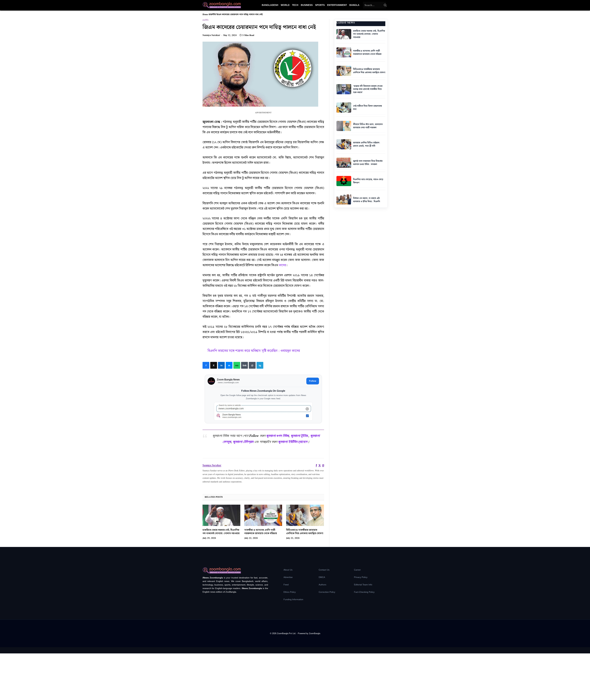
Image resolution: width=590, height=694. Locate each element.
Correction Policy (327, 592)
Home (205, 14)
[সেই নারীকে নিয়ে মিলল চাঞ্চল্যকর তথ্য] (343, 107)
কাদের (282, 265)
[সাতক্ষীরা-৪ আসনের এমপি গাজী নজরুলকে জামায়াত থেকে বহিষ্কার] (263, 515)
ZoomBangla (314, 633)
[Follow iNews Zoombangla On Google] (263, 411)
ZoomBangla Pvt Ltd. (287, 633)
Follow (312, 381)
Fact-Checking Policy (364, 592)
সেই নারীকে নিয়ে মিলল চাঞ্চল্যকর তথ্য (367, 107)
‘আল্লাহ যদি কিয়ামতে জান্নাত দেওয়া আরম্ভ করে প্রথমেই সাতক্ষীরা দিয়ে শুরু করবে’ (368, 89)
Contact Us (324, 570)
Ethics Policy (290, 592)
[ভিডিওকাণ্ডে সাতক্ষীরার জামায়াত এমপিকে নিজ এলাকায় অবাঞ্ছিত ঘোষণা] (305, 515)
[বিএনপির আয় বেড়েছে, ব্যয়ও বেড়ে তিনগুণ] (343, 181)
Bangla (354, 5)
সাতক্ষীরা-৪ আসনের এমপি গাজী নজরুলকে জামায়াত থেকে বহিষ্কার (260, 531)
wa (236, 365)
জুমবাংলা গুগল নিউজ (277, 435)
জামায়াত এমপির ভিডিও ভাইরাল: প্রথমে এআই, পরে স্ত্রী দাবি (366, 144)
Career (357, 570)
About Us (288, 570)
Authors (322, 584)
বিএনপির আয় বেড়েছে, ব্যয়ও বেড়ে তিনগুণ (368, 181)
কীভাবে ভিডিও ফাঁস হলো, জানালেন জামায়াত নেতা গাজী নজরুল (368, 126)
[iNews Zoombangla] (222, 5)
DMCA (322, 577)
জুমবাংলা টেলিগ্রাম (243, 441)
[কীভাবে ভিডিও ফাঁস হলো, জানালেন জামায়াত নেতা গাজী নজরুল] (343, 126)
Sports (320, 5)
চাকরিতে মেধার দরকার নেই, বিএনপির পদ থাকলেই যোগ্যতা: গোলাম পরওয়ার (221, 531)
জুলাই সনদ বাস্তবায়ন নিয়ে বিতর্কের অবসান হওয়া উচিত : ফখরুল (368, 163)
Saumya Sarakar (211, 35)
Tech (295, 5)
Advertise (288, 577)
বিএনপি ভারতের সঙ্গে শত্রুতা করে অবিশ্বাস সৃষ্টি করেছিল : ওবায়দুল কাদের (254, 351)
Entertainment (337, 5)
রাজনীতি (212, 14)
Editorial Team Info (363, 584)
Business (307, 5)
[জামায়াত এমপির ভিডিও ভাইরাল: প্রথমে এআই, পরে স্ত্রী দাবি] (343, 144)
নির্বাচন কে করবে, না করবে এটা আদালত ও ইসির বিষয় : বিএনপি (366, 200)
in (221, 365)
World (285, 5)
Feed (286, 584)
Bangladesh (270, 5)
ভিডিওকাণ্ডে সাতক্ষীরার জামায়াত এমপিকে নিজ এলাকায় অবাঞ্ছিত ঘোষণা (304, 531)
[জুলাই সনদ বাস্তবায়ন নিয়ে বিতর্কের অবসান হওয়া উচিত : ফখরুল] (343, 163)
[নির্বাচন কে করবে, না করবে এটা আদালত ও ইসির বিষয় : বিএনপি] (343, 199)
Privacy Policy (360, 577)
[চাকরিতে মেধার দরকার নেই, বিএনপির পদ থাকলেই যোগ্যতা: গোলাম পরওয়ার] (221, 515)
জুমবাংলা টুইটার (299, 435)
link (244, 365)
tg (260, 365)
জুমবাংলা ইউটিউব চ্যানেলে (292, 441)
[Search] (385, 5)
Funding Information (293, 599)
